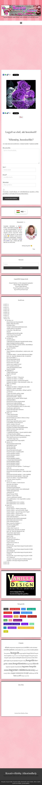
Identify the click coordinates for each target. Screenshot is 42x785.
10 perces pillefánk (11, 526)
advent (7, 647)
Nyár (5, 620)
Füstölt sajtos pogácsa (12, 430)
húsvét (35, 663)
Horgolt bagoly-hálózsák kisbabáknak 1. (16, 404)
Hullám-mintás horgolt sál (13, 528)
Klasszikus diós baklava (12, 484)
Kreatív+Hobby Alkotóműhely (21, 773)
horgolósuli (29, 664)
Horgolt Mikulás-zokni (12, 336)
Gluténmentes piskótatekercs (13, 539)
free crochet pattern (33, 650)
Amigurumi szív (10, 492)
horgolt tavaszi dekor (30, 657)
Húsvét (16, 616)
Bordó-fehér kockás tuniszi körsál (14, 520)
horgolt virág (22, 660)
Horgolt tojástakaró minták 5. (13, 455)
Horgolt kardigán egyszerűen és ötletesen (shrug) (18, 417)
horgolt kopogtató (25, 655)
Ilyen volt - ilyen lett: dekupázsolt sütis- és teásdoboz (19, 356)
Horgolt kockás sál (11, 537)
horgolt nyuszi (34, 655)
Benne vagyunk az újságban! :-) (14, 523)
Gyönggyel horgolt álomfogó (13, 487)
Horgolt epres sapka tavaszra (13, 408)
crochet (26, 647)
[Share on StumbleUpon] (5, 75)
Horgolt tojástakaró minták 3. (13, 461)
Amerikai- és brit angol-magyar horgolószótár (17, 560)
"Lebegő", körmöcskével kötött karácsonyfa (17, 327)
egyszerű (25, 649)
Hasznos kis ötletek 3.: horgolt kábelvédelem (17, 477)
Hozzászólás (6, 148)
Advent (6, 609)
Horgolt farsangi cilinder (12, 494)
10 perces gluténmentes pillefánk (14, 497)
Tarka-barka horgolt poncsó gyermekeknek (16, 437)
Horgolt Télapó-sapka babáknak (21, 284)
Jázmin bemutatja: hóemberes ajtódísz (15, 343)
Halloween (16, 612)
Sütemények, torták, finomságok (11, 624)
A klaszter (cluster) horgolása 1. (14, 479)
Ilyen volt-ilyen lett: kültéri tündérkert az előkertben (18, 435)
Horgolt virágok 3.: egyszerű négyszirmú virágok (18, 512)
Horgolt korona (10, 507)
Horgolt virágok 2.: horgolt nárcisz (15, 513)
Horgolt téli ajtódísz (11, 348)
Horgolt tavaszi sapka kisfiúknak (14, 403)
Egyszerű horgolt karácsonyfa (21, 289)
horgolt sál (14, 657)
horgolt (15, 653)
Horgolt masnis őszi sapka (13, 362)
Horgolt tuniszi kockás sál (13, 542)
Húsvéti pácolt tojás (11, 448)
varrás (25, 675)
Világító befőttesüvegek (12, 372)
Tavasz (31, 624)
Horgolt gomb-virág (11, 419)
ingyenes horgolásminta (16, 666)
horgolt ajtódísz (22, 653)
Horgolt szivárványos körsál (13, 361)
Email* (5, 175)
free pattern (7, 653)
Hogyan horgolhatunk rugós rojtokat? (15, 425)
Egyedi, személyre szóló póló (13, 424)
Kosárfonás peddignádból (13, 525)
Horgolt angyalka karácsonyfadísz (21, 288)
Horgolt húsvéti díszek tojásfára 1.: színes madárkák (19, 474)
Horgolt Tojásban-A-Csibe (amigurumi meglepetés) (21, 283)
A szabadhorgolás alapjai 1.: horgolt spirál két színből (19, 432)
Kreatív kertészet (32, 616)
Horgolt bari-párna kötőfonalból (14, 450)
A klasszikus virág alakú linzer (14, 330)
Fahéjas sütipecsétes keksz (13, 323)
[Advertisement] (21, 46)
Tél (5, 627)
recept (26, 673)
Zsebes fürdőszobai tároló (13, 521)
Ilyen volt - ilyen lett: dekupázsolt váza (15, 531)
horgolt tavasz (21, 657)
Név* (4, 167)
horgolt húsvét (30, 653)
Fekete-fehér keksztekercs (13, 516)
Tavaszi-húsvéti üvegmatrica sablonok (15, 469)
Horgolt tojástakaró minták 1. (13, 464)
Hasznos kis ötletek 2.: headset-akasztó (16, 482)
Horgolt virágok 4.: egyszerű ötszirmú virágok (17, 510)
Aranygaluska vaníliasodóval (13, 534)
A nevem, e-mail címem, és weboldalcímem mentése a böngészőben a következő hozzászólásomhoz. (21, 193)
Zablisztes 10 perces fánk (12, 495)
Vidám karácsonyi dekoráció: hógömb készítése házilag (19, 341)
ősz (28, 675)
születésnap (31, 673)
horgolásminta (19, 663)
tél (20, 675)
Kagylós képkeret (11, 541)
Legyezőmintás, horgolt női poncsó (15, 422)
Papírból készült (17, 620)
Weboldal (5, 182)
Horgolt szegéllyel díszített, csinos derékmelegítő (18, 489)
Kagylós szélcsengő (11, 374)
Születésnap (24, 624)
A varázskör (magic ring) (12, 438)
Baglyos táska (10, 536)
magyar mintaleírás (17, 673)
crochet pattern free (19, 649)
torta (18, 675)
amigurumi (12, 647)
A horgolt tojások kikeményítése (14, 460)
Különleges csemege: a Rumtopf (14, 388)
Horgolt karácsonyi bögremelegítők (15, 322)
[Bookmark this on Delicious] (7, 75)
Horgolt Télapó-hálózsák (21, 286)
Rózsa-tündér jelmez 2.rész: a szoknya (15, 502)
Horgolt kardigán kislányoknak (14, 443)
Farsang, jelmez (31, 609)
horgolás (30, 660)
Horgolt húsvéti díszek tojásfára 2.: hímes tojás (17, 476)
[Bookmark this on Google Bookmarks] (3, 75)
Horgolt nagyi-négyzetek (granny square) (16, 421)
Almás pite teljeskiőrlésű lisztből (14, 367)
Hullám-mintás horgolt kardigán (14, 395)
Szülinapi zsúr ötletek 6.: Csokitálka (15, 378)
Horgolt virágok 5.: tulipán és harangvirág (16, 508)
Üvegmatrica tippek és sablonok (25, 627)
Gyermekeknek (7, 612)
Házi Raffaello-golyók (12, 445)
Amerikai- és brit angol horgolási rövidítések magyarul (19, 559)
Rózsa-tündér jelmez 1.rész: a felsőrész (16, 503)
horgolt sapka (8, 657)
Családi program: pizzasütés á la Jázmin (16, 529)
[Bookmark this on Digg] (9, 75)
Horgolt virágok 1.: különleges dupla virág (16, 515)
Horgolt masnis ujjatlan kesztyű (14, 364)
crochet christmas (33, 647)
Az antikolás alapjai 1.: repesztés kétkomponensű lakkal (19, 354)
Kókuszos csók (10, 544)
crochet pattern (9, 649)
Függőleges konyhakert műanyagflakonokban (17, 427)
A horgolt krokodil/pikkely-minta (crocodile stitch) (18, 406)
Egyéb (23, 609)
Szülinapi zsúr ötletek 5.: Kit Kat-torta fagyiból (17, 380)
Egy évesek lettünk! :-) (12, 357)
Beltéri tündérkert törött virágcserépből (15, 440)
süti (35, 673)
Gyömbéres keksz (11, 325)
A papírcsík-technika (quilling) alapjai (15, 393)
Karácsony (23, 616)
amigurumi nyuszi (20, 647)
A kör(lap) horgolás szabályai (13, 434)
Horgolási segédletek (26, 612)
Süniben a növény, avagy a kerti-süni (15, 429)
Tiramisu (9, 331)
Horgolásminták (8, 616)
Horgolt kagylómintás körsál (13, 359)
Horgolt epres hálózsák (12, 411)
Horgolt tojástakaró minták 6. (13, 453)
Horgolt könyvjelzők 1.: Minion (14, 396)
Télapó (22, 675)
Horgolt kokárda (10, 456)
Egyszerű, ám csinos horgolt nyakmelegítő (16, 518)
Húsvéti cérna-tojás (11, 447)
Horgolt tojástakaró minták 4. (13, 458)
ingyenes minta (17, 669)
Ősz (10, 620)
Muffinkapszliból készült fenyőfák (14, 333)
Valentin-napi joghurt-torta (13, 490)
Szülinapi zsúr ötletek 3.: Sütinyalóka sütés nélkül (18, 387)
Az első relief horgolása (12, 416)
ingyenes (8, 667)
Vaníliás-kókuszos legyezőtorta (14, 328)
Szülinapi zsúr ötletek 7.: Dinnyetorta (15, 377)
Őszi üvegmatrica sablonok (13, 365)
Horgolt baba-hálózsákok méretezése (15, 409)
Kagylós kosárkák (11, 369)
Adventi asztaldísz (11, 340)
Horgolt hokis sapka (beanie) (13, 533)
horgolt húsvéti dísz (16, 655)
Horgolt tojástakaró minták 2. (13, 463)
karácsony (30, 669)
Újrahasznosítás (12, 627)
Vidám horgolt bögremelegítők (14, 335)
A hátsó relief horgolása (12, 414)
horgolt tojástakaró (14, 660)
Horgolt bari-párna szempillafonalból (15, 451)
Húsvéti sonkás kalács (12, 486)
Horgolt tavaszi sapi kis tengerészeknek (16, 401)
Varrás (5, 631)
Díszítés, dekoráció (14, 609)
